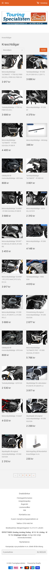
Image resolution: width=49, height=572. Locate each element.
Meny (7, 3)
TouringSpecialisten (18, 563)
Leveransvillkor (24, 507)
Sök (24, 510)
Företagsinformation (24, 498)
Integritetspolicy (24, 501)
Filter (43, 50)
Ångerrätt (24, 504)
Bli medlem (41, 552)
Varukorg (43, 3)
